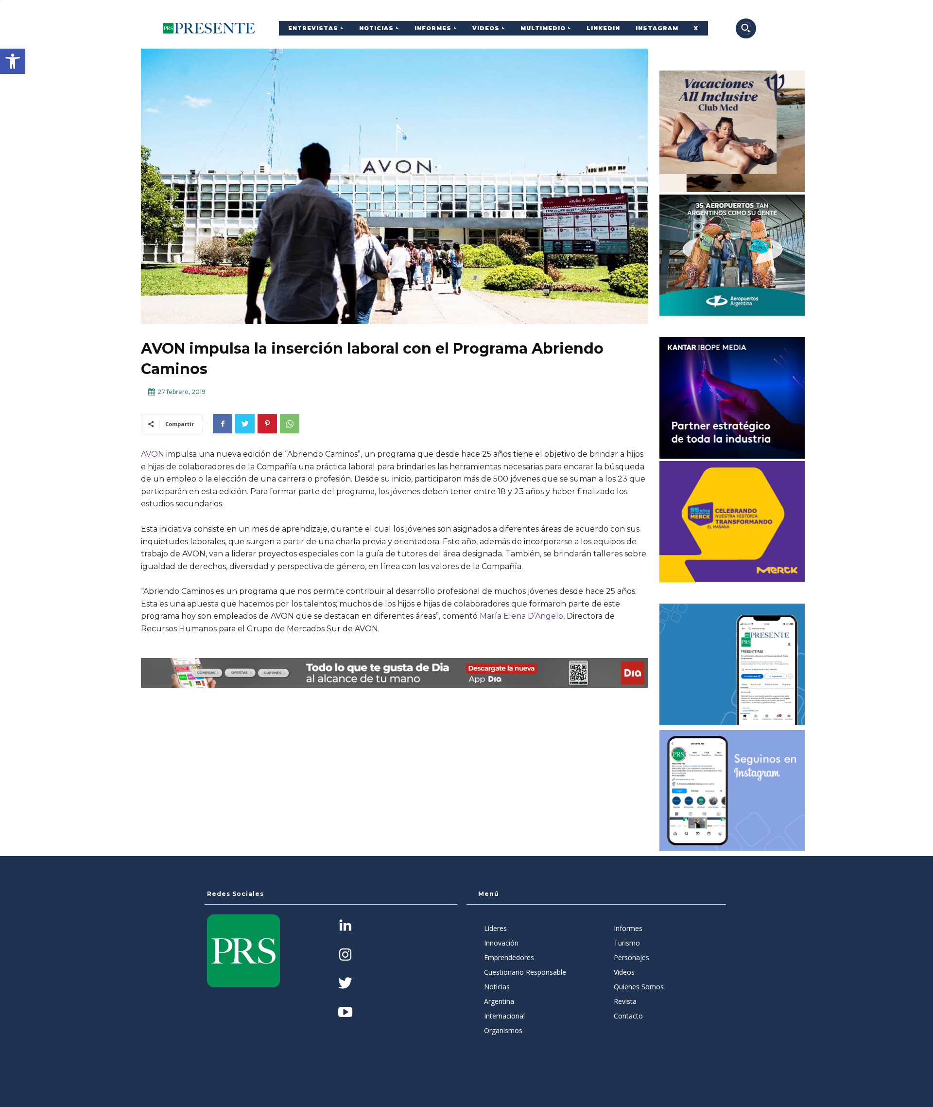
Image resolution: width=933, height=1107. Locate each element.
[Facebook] (222, 423)
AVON (152, 454)
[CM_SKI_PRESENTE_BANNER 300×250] (732, 131)
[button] (12, 61)
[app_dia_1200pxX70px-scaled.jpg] (394, 673)
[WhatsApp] (289, 423)
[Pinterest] (267, 423)
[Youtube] (345, 1013)
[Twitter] (245, 423)
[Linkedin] (345, 926)
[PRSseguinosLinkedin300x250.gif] (732, 664)
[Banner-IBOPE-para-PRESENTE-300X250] (732, 398)
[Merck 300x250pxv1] (732, 522)
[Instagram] (345, 955)
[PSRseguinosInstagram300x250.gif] (732, 791)
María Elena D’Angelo (521, 616)
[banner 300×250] (732, 255)
